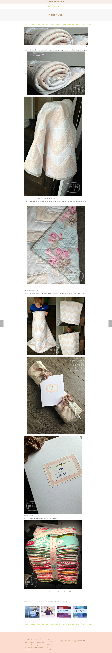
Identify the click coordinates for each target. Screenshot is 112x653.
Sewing (65, 601)
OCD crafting (59, 601)
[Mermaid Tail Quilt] (80, 612)
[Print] (82, 47)
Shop (38, 6)
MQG (55, 601)
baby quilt (25, 601)
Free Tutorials (66, 6)
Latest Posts (49, 646)
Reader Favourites (51, 647)
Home (48, 637)
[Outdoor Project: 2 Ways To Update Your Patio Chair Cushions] (32, 612)
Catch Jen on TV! (75, 6)
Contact (86, 6)
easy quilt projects (44, 601)
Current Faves (50, 641)
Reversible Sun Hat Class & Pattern (65, 641)
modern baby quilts (51, 601)
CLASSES (26, 6)
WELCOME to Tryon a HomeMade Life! (79, 641)
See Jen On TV (50, 644)
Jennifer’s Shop (50, 649)
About (42, 6)
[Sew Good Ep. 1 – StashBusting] (48, 612)
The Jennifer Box (50, 639)
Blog (81, 6)
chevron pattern (30, 601)
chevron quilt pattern (37, 601)
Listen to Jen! (32, 6)
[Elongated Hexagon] (64, 612)
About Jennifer (50, 642)
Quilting (62, 601)
